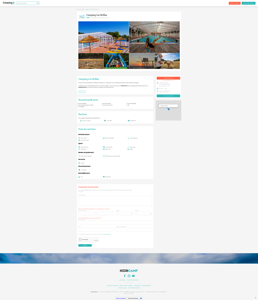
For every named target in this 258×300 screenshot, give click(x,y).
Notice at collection (121, 298)
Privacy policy (123, 288)
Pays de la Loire (94, 9)
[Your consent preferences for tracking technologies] (255, 297)
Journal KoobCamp (132, 280)
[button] (168, 109)
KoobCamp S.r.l (107, 234)
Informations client (133, 288)
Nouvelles (122, 280)
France (87, 9)
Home (82, 9)
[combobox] (124, 213)
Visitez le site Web (234, 3)
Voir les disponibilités (248, 3)
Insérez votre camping (126, 285)
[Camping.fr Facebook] (124, 276)
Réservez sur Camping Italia (142, 285)
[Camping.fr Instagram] (129, 276)
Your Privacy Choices (133, 298)
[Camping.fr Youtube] (133, 276)
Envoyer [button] (85, 245)
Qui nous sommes (112, 285)
